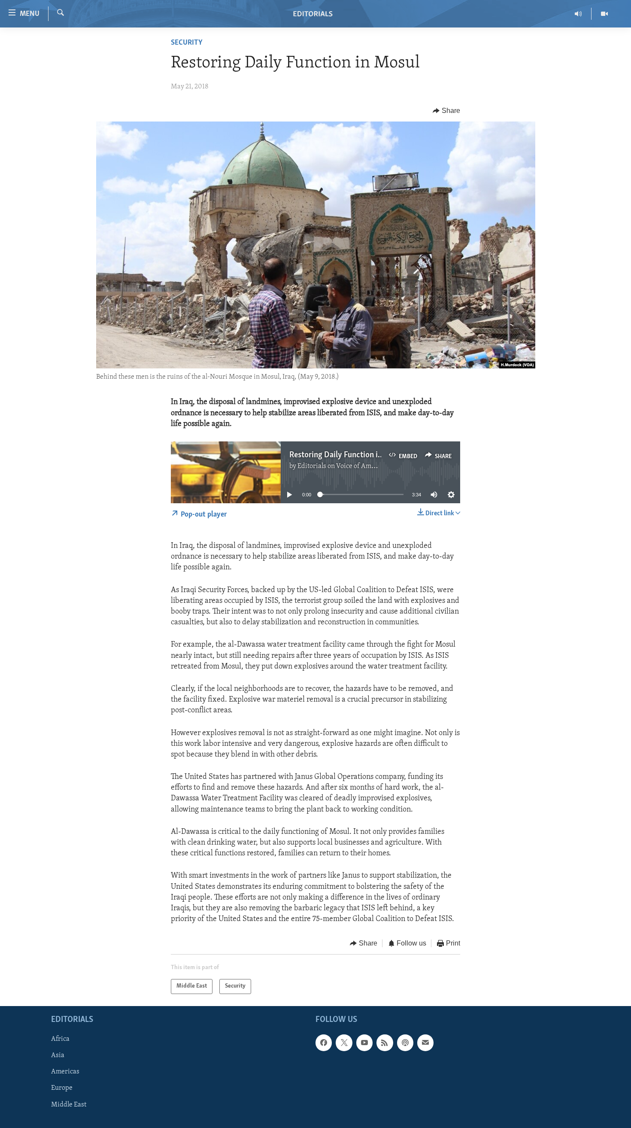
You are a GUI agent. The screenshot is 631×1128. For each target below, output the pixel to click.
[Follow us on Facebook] (324, 1042)
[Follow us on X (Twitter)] (344, 1042)
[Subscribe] (425, 1042)
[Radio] (578, 14)
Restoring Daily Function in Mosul (347, 455)
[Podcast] (405, 1042)
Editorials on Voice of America (341, 466)
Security (187, 43)
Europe (62, 1088)
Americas (65, 1071)
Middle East (68, 1104)
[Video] (604, 14)
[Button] (446, 110)
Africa (60, 1039)
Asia (57, 1055)
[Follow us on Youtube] (364, 1042)
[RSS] (384, 1042)
